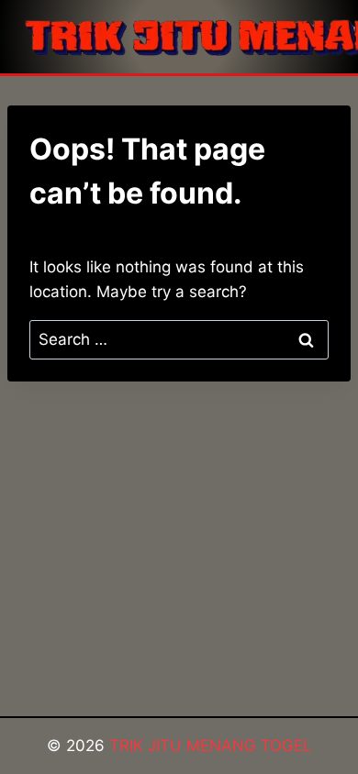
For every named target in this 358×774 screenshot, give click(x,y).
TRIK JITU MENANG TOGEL (210, 745)
